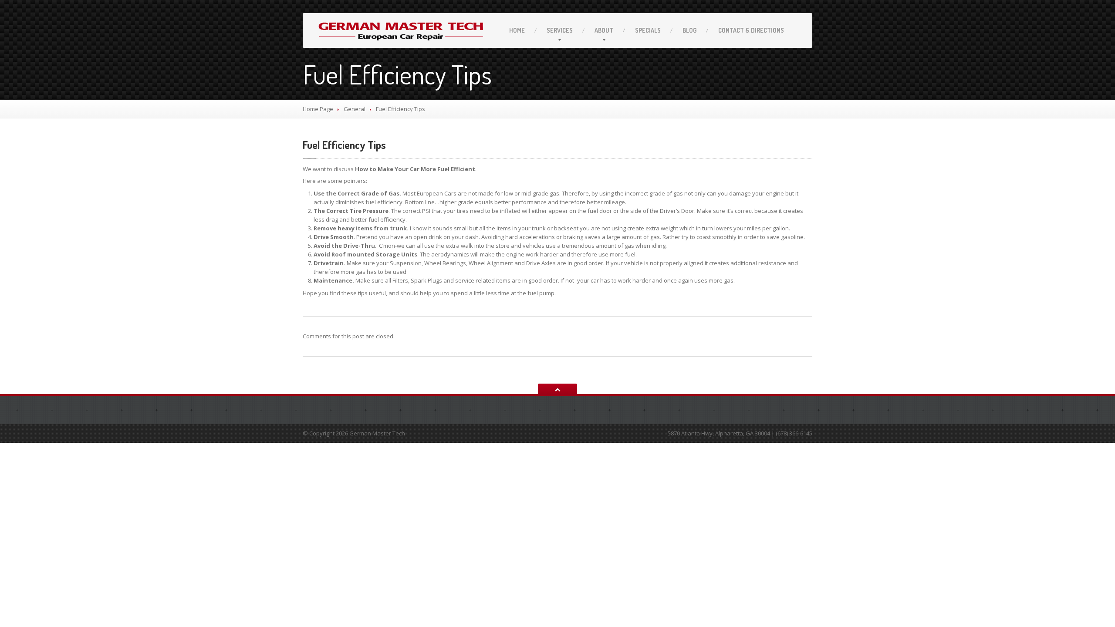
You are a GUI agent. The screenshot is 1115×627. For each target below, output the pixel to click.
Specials (648, 30)
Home (517, 30)
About (604, 30)
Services (560, 30)
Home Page (318, 109)
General (354, 109)
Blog (689, 30)
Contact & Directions (751, 30)
